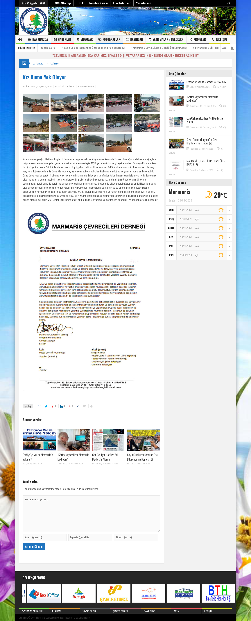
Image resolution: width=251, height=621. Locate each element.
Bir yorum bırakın (86, 86)
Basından (136, 39)
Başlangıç (38, 63)
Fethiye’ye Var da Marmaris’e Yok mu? (38, 456)
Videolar (87, 39)
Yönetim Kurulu (98, 3)
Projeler (199, 39)
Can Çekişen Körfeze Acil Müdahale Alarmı (105, 456)
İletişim (221, 39)
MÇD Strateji (63, 3)
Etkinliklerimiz (122, 3)
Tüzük (80, 3)
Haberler (64, 39)
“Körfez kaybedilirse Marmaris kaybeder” (73, 456)
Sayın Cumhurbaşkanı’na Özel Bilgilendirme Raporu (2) (67, 47)
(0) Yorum (221, 87)
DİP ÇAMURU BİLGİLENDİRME (183, 47)
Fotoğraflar (111, 39)
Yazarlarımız (144, 3)
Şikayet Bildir (89, 611)
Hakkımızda (40, 39)
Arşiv (176, 611)
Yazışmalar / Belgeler (168, 39)
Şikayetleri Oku (120, 611)
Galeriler (55, 63)
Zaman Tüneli (150, 611)
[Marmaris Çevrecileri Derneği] (33, 21)
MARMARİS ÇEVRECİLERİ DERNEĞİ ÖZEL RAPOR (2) (132, 47)
